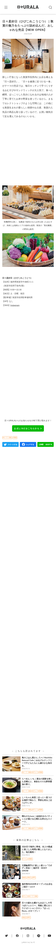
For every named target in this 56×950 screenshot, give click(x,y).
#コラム (24, 859)
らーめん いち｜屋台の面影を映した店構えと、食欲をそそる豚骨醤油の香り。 (37, 781)
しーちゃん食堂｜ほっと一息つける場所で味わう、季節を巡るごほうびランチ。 (37, 800)
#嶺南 (15, 437)
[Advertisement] (28, 153)
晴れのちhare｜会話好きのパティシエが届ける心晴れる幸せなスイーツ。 (37, 819)
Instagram (15, 305)
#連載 (30, 859)
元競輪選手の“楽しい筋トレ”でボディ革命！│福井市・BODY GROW (37, 868)
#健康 (24, 877)
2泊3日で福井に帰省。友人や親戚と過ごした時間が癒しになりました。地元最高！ (37, 849)
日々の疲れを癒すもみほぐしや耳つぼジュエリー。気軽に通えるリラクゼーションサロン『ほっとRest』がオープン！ (37, 907)
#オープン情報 (7, 437)
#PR (34, 877)
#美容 (29, 877)
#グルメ (35, 772)
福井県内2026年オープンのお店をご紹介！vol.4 (37, 885)
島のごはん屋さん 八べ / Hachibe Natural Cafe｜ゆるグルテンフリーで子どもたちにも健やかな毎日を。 (37, 762)
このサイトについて (28, 942)
